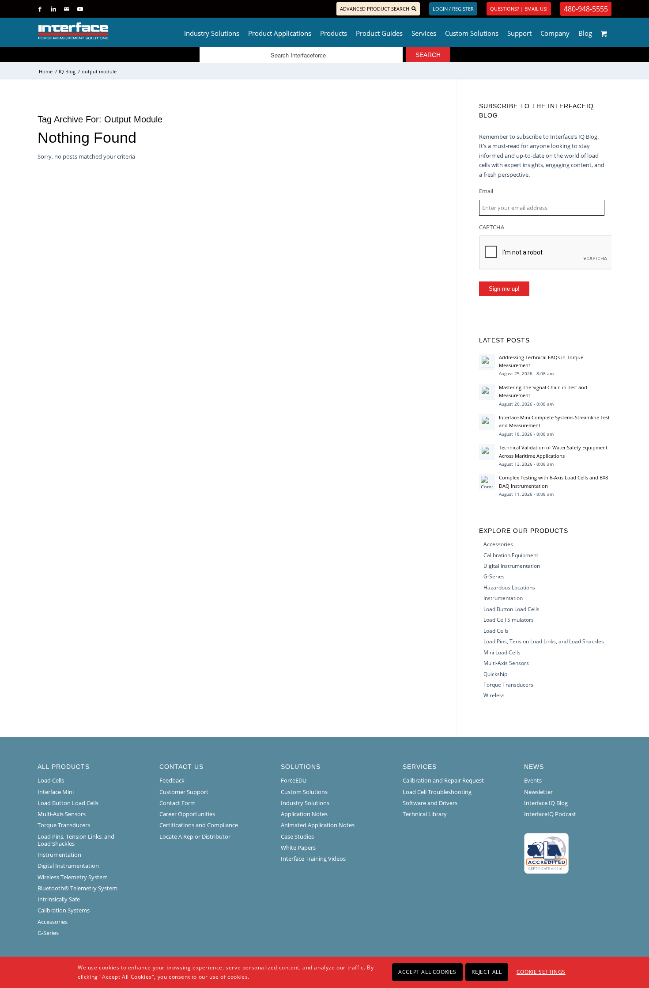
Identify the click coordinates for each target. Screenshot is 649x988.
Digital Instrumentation (511, 566)
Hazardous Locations (509, 587)
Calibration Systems (64, 910)
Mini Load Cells (502, 652)
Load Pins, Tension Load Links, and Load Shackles (543, 641)
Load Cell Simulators (508, 619)
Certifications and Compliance (198, 825)
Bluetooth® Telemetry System (77, 888)
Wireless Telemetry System (73, 877)
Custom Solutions (304, 792)
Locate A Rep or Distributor (194, 836)
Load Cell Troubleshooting (437, 792)
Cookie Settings (541, 972)
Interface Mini (56, 792)
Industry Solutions (305, 803)
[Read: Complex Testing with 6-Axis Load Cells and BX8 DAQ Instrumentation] (487, 482)
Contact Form (177, 803)
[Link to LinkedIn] (53, 8)
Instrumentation (503, 598)
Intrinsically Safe (59, 899)
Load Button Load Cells (511, 609)
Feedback (172, 780)
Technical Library (425, 814)
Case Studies (297, 836)
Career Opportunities (187, 814)
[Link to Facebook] (40, 8)
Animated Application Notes (318, 825)
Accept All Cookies (427, 972)
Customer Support (183, 792)
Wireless (494, 695)
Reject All (487, 972)
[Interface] (102, 30)
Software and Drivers (430, 803)
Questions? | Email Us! (518, 8)
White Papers (298, 847)
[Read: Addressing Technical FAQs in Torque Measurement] (487, 362)
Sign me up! (504, 288)
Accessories (498, 544)
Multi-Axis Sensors (506, 663)
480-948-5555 (586, 9)
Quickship (495, 674)
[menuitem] (212, 30)
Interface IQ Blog (546, 803)
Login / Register (453, 8)
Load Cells (496, 631)
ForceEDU (293, 780)
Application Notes (304, 814)
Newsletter (538, 792)
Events (533, 780)
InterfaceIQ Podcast (550, 814)
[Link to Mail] (66, 8)
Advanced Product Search (374, 8)
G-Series (494, 576)
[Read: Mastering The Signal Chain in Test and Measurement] (487, 392)
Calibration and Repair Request (443, 780)
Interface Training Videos (313, 859)
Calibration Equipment (510, 555)
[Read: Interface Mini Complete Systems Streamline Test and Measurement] (487, 422)
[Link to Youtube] (80, 8)
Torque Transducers (508, 684)
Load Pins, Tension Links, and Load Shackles (76, 839)
